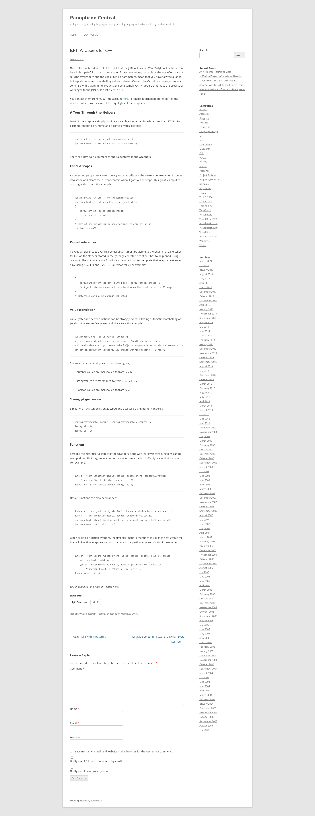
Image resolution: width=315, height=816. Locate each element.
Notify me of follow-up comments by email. (96, 761)
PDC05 (203, 162)
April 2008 (204, 484)
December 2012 (207, 375)
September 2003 (208, 721)
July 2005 (204, 624)
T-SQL (202, 192)
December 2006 (207, 550)
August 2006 (206, 567)
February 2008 (207, 493)
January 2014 (206, 344)
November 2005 (208, 607)
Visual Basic (205, 214)
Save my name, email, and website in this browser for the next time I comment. (123, 751)
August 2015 (206, 322)
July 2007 (204, 519)
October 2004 (206, 664)
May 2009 (204, 436)
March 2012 (205, 383)
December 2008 (207, 453)
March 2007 (205, 537)
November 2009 (208, 432)
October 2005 (206, 611)
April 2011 (204, 401)
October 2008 (206, 458)
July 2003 (204, 730)
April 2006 (204, 585)
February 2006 (207, 594)
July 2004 (204, 677)
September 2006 (208, 563)
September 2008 (208, 462)
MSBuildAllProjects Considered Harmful (220, 76)
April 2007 (204, 532)
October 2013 (206, 357)
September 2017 (208, 300)
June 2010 (204, 418)
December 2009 (207, 427)
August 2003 (206, 725)
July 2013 (204, 370)
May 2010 (204, 423)
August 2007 (206, 515)
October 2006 (206, 559)
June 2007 (204, 524)
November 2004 (208, 659)
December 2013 (207, 348)
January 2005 (206, 651)
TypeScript (205, 210)
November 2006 (208, 554)
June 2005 (204, 629)
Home (73, 34)
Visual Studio (206, 232)
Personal (204, 170)
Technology (205, 205)
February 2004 (207, 699)
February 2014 (207, 340)
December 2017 (207, 291)
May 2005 (204, 633)
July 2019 (204, 265)
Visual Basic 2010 (208, 227)
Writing (203, 245)
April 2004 (204, 690)
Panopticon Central (92, 17)
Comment (77, 668)
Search (203, 50)
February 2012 (207, 388)
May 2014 (204, 331)
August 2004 (206, 673)
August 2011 (206, 392)
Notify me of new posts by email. (90, 771)
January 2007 (206, 546)
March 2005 (205, 642)
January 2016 (206, 309)
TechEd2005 (205, 201)
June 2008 (204, 475)
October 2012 (206, 379)
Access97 (204, 113)
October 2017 (206, 296)
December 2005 (207, 603)
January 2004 (206, 703)
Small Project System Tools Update (218, 80)
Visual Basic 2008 (208, 223)
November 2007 (208, 502)
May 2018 (204, 278)
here (125, 98)
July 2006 (204, 572)
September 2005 (208, 616)
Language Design (208, 131)
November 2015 (208, 313)
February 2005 (207, 646)
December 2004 (207, 655)
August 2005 (206, 620)
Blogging (204, 118)
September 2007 (208, 510)
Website (75, 737)
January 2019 (206, 269)
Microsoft (204, 148)
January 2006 (206, 598)
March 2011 (205, 405)
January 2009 (206, 449)
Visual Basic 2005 (208, 219)
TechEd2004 (205, 197)
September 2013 (208, 361)
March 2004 (205, 695)
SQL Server (205, 188)
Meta (202, 140)
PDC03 (203, 157)
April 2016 (204, 304)
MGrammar (205, 144)
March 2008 (205, 489)
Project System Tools (210, 179)
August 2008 (206, 467)
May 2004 (204, 686)
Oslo (201, 153)
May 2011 (204, 397)
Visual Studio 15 (208, 236)
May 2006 (204, 581)
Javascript (111, 613)
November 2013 (208, 353)
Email (74, 723)
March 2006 (205, 589)
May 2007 (204, 528)
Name (74, 709)
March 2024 (205, 261)
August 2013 (206, 366)
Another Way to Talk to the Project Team (221, 85)
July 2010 (204, 414)
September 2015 (208, 318)
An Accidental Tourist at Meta (215, 71)
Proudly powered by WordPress (86, 800)
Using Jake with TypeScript (88, 636)
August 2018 (206, 274)
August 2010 (206, 410)
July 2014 (204, 326)
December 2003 (207, 708)
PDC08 (203, 166)
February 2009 (207, 445)
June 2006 (204, 576)
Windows (204, 241)
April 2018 (204, 283)
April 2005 (204, 638)
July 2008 (204, 471)
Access (203, 109)
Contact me (91, 34)
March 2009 (205, 440)
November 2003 (208, 712)
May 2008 (204, 480)
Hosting (101, 613)
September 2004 (208, 668)
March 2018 (205, 287)
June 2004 (204, 681)
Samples (204, 184)
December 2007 (207, 497)
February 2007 (207, 541)
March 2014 (205, 335)
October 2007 (206, 506)
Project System (207, 175)
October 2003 (206, 716)
